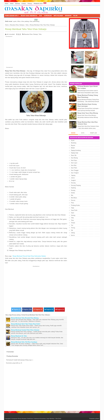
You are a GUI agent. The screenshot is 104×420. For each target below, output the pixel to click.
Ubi (72, 230)
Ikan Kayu (74, 160)
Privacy (30, 3)
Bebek (73, 148)
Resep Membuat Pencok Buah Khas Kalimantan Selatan (29, 256)
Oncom (73, 200)
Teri (72, 225)
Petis (72, 203)
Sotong (73, 215)
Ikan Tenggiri (75, 170)
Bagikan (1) (17, 309)
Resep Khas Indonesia (29, 15)
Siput (72, 213)
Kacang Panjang (76, 185)
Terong (73, 227)
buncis (73, 235)
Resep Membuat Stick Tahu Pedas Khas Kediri (25, 324)
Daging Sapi (74, 153)
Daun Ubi (73, 155)
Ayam (72, 140)
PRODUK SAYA (38, 3)
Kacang (73, 183)
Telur (72, 220)
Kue (40, 15)
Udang (73, 232)
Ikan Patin (74, 168)
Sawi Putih (74, 210)
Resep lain (93, 133)
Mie (72, 195)
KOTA (82, 133)
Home (6, 3)
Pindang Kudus (75, 205)
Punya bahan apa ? (12, 15)
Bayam (73, 145)
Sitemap (17, 3)
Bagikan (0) (38, 309)
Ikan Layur (74, 163)
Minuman (68, 15)
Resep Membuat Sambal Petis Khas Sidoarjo (25, 330)
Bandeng (73, 143)
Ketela (73, 193)
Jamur (73, 178)
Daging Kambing (76, 150)
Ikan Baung (74, 158)
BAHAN (73, 133)
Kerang (73, 190)
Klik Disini (58, 418)
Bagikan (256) (28, 309)
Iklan (75, 15)
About (11, 3)
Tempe (73, 223)
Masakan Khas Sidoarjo (17, 25)
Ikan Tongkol (75, 173)
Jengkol (73, 180)
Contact (23, 3)
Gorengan (48, 15)
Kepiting (73, 188)
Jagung (73, 175)
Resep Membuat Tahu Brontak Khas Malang (24, 318)
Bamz (97, 418)
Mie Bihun (74, 198)
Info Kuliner (58, 15)
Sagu (72, 208)
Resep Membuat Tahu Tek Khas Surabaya (24, 342)
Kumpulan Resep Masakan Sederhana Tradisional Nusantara (29, 418)
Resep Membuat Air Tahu (19, 336)
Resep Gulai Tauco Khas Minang (87, 113)
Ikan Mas (73, 165)
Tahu (27, 25)
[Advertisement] (36, 51)
